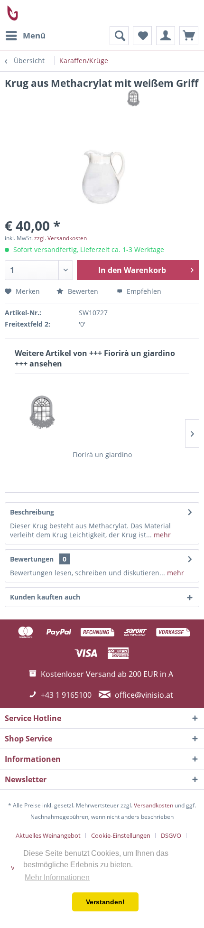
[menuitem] (25, 35)
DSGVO (171, 835)
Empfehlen (143, 291)
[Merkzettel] (142, 35)
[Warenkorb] (188, 35)
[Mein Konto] (165, 35)
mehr (161, 534)
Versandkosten (153, 805)
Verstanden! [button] (105, 902)
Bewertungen (32, 558)
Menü (34, 35)
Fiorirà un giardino (102, 454)
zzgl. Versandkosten (60, 238)
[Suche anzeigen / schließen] (119, 35)
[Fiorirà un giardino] (102, 412)
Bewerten (82, 291)
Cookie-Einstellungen (120, 835)
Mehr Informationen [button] (57, 877)
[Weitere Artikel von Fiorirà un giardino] (163, 98)
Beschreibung (32, 511)
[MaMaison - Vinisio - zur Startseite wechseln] (13, 13)
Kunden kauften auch (45, 596)
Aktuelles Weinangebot (48, 835)
